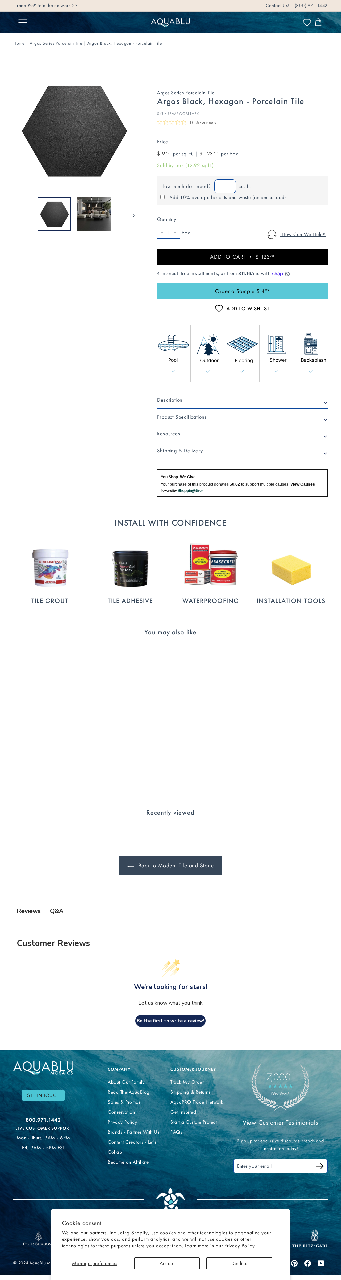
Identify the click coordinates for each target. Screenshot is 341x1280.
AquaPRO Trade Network (196, 1102)
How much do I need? (185, 186)
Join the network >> (57, 5)
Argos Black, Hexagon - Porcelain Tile (124, 43)
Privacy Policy (239, 1246)
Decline (239, 1263)
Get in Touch (43, 1095)
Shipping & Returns (190, 1092)
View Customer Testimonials (280, 1122)
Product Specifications (182, 417)
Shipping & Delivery (180, 450)
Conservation (121, 1112)
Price (162, 141)
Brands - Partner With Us (133, 1132)
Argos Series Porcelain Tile (56, 43)
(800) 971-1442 (310, 5)
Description (170, 400)
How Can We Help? (303, 234)
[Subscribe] (320, 1167)
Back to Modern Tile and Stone (175, 865)
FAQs (176, 1132)
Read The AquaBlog (129, 1092)
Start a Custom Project (193, 1122)
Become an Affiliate (128, 1162)
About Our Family (126, 1082)
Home (19, 43)
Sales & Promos (124, 1102)
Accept (167, 1263)
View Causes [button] (302, 484)
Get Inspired (183, 1112)
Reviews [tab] (29, 911)
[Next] (130, 214)
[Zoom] (74, 131)
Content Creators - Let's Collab (132, 1147)
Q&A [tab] (56, 911)
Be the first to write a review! (170, 1021)
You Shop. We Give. (179, 477)
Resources (168, 433)
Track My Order (187, 1082)
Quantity (166, 219)
